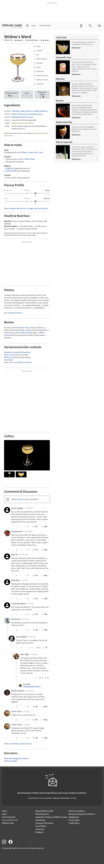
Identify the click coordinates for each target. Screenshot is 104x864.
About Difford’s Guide (44, 811)
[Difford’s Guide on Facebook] (11, 842)
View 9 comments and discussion (17, 744)
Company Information (44, 823)
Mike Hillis (15, 580)
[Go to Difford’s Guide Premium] (81, 25)
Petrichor (60, 79)
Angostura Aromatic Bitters (23, 123)
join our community (61, 798)
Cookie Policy (74, 823)
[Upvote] (12, 526)
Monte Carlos (9, 357)
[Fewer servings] (23, 96)
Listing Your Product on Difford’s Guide (51, 817)
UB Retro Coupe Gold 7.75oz (32, 152)
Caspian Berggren (18, 604)
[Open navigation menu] (99, 25)
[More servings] (30, 96)
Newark (60, 100)
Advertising (40, 820)
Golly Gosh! (61, 37)
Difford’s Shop (8, 823)
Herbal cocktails (10, 761)
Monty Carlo (9, 355)
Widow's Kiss (23, 328)
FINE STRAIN (11, 171)
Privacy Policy (74, 820)
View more (76, 48)
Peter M (14, 555)
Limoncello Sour (63, 57)
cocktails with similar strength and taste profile (28, 208)
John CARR (24, 654)
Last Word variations (23, 362)
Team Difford (40, 826)
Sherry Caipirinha (64, 142)
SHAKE (9, 168)
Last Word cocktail (25, 333)
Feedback (39, 832)
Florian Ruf (15, 619)
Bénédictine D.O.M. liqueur (22, 117)
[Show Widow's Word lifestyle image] (9, 474)
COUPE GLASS (29, 159)
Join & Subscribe (8, 817)
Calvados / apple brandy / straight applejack (29, 111)
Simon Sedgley (17, 508)
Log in (4, 814)
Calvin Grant (16, 711)
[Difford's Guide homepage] (12, 25)
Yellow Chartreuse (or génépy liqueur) (27, 114)
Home (4, 811)
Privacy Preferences (10, 820)
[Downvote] (20, 526)
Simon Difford (21, 637)
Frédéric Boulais (17, 691)
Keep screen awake (42, 93)
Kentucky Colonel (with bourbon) (17, 352)
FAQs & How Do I (42, 814)
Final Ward (8, 360)
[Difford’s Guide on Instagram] (5, 842)
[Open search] (90, 25)
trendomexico (17, 531)
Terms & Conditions (77, 811)
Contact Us (39, 829)
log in (19, 499)
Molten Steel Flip (64, 122)
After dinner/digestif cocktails (16, 758)
